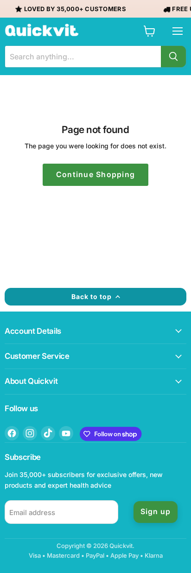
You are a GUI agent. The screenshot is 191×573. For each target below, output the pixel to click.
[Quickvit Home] (42, 30)
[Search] (173, 56)
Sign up (155, 511)
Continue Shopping (95, 174)
